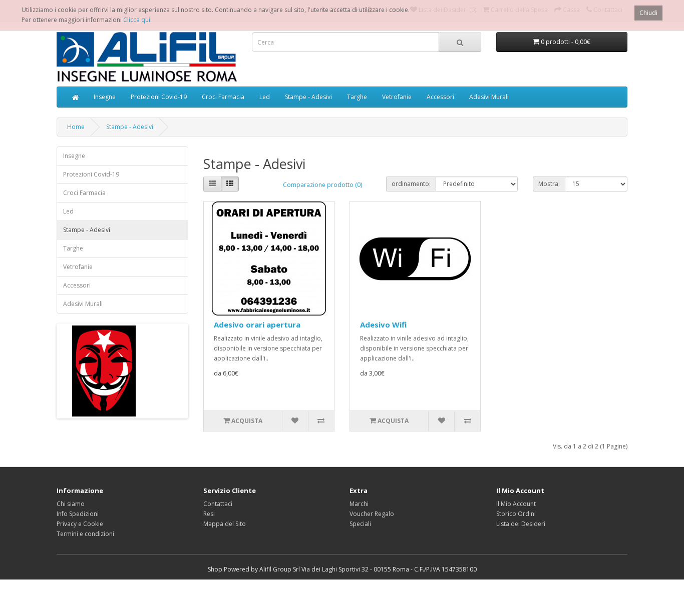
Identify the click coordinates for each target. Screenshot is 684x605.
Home (76, 126)
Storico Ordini (516, 514)
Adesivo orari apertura (257, 325)
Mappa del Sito (224, 524)
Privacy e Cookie (80, 524)
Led (264, 96)
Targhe (357, 96)
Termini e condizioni (85, 534)
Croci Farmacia (223, 96)
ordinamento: (411, 184)
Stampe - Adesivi (308, 96)
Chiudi (648, 12)
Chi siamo (71, 504)
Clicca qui (136, 20)
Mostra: (549, 184)
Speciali (360, 524)
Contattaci (217, 504)
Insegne (105, 96)
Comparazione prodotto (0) (322, 184)
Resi (209, 514)
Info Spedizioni (78, 514)
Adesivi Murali (489, 96)
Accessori (440, 96)
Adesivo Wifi (383, 325)
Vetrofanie (397, 96)
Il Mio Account (516, 504)
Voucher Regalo (372, 514)
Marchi (359, 504)
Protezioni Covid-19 (159, 96)
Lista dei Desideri (520, 524)
